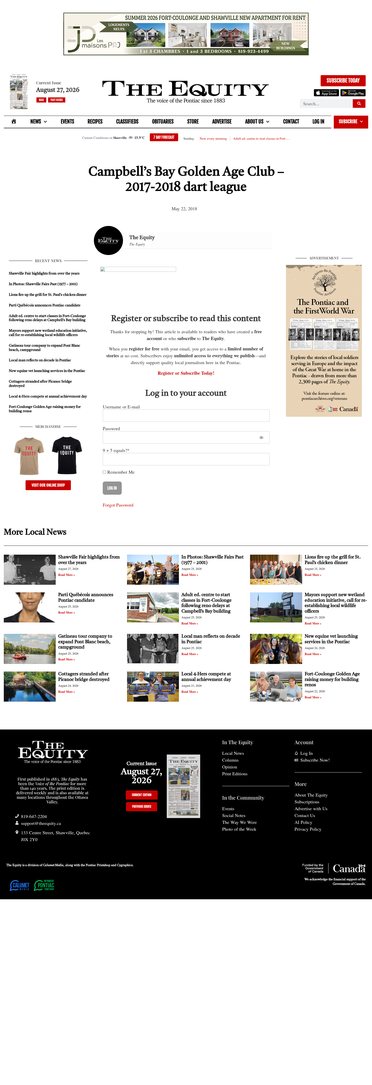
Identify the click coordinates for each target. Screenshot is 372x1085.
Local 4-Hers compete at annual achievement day (48, 396)
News (35, 121)
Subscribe (348, 121)
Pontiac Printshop (98, 865)
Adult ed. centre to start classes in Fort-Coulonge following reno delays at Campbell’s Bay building (261, 138)
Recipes (95, 121)
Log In (318, 121)
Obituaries (163, 121)
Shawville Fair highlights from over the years (44, 273)
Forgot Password (118, 505)
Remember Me (120, 472)
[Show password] (261, 437)
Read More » (66, 575)
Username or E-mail (121, 407)
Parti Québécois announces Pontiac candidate (44, 305)
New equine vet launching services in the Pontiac (47, 371)
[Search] (359, 103)
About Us (254, 121)
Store (193, 121)
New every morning (213, 138)
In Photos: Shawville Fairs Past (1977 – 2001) (43, 284)
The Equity (142, 237)
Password (111, 428)
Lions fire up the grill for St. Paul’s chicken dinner (48, 295)
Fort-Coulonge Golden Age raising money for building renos (332, 679)
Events (67, 121)
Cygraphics (125, 865)
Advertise (222, 121)
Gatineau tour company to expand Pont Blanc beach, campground (85, 642)
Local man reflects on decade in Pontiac (40, 360)
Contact (291, 121)
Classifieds (127, 121)
